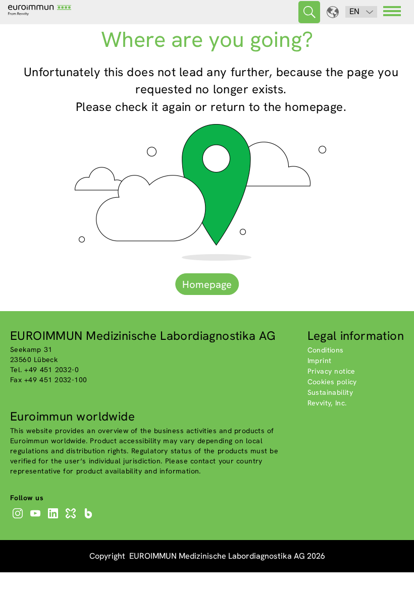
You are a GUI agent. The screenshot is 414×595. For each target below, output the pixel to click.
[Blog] (89, 518)
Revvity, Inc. (327, 402)
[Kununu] (72, 518)
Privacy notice (331, 371)
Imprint (319, 360)
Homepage (207, 284)
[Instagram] (19, 518)
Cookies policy (332, 381)
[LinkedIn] (54, 518)
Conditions (325, 349)
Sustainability (330, 392)
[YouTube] (36, 518)
